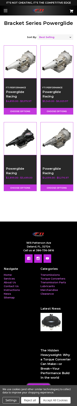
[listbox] (55, 37)
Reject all (30, 400)
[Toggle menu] (9, 10)
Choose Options (20, 111)
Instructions (12, 290)
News (7, 293)
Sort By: (32, 37)
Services (9, 278)
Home (8, 274)
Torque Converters (52, 278)
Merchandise (49, 290)
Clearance (47, 293)
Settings (11, 400)
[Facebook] (29, 258)
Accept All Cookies (55, 400)
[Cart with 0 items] (66, 10)
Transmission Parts (53, 282)
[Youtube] (47, 258)
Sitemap (9, 297)
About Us (10, 282)
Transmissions (50, 274)
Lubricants (47, 286)
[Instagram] (38, 258)
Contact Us (11, 286)
